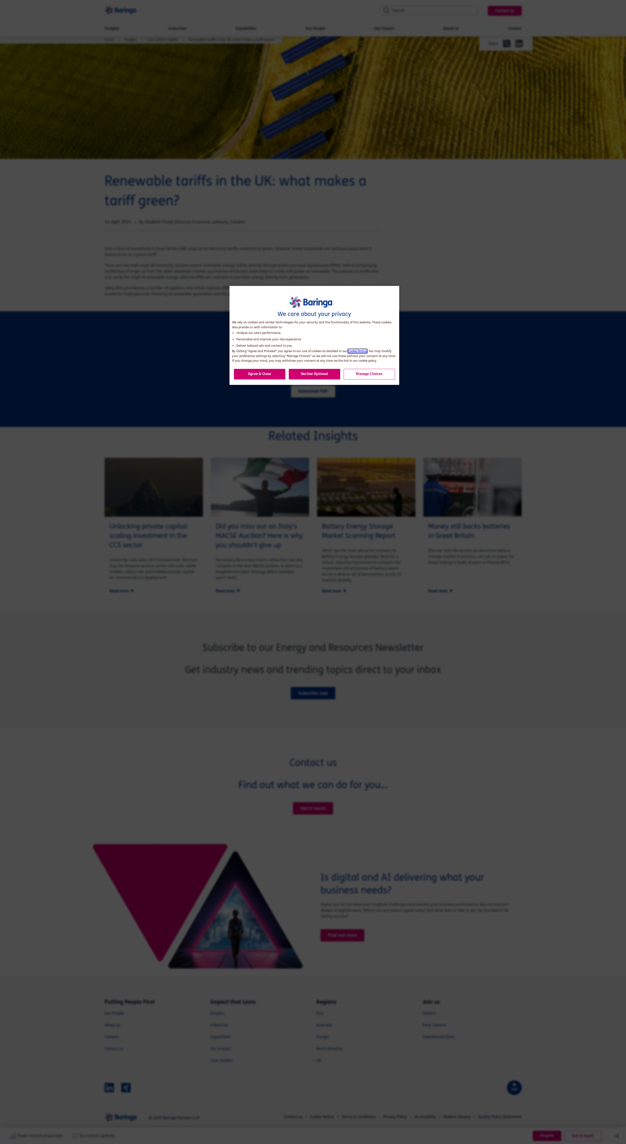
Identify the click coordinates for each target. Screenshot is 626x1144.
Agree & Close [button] (259, 374)
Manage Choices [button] (369, 374)
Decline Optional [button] (314, 374)
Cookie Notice (357, 351)
